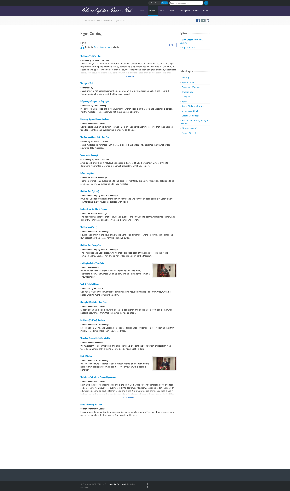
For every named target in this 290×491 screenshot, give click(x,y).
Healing (185, 77)
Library (152, 11)
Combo (164, 3)
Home (98, 21)
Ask (151, 3)
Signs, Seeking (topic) (103, 47)
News (162, 11)
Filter (173, 45)
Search (157, 3)
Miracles (186, 97)
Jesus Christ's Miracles (192, 106)
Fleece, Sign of (189, 133)
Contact (196, 11)
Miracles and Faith (190, 111)
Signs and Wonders (191, 87)
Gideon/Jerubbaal (190, 116)
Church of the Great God (105, 10)
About (142, 11)
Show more (127, 76)
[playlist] (82, 47)
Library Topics (107, 21)
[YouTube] (147, 487)
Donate (205, 11)
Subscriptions (185, 11)
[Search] (206, 3)
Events (172, 11)
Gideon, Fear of (189, 128)
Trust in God (187, 92)
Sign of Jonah (188, 82)
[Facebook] (147, 484)
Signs (184, 101)
